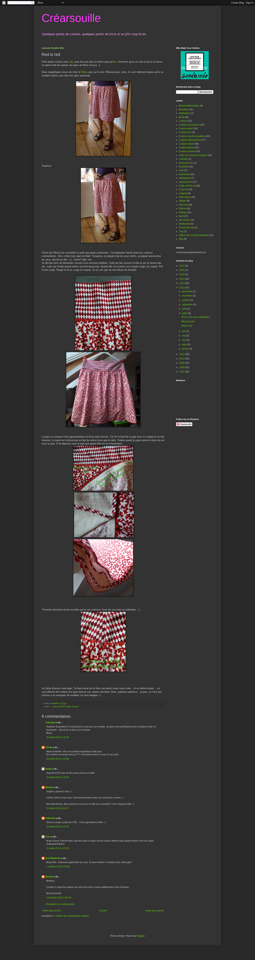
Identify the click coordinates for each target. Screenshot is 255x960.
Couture (183, 121)
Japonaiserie (185, 182)
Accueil (103, 910)
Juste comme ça (187, 185)
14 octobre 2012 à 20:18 (58, 897)
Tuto (181, 231)
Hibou (84, 72)
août (184, 308)
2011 (182, 354)
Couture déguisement (190, 140)
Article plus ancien (154, 910)
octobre (186, 300)
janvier (185, 348)
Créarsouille (71, 18)
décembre (187, 291)
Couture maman (187, 151)
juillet (185, 313)
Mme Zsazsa (73, 706)
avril (184, 340)
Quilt (181, 216)
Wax (181, 239)
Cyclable (183, 159)
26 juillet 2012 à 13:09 (57, 737)
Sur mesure (185, 220)
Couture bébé (186, 128)
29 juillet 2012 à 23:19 (57, 826)
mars (185, 344)
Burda (182, 117)
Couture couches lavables (192, 136)
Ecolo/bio (183, 166)
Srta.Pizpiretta (52, 858)
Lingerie (183, 193)
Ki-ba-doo (184, 189)
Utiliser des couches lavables (194, 235)
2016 (182, 270)
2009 (182, 363)
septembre (187, 304)
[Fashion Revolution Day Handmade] (195, 78)
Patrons (183, 208)
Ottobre (182, 201)
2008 (182, 367)
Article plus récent (52, 910)
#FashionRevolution (189, 105)
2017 (182, 266)
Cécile (48, 747)
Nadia (48, 769)
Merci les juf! (188, 321)
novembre (187, 295)
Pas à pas (184, 204)
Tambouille (184, 223)
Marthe (49, 787)
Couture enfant (186, 144)
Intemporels (185, 178)
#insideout (184, 109)
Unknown (50, 722)
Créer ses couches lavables (193, 155)
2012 (182, 287)
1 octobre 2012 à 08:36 (58, 866)
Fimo (181, 170)
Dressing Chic (186, 163)
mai (184, 335)
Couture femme (59, 706)
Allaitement (184, 113)
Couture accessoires (189, 124)
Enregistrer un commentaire (60, 904)
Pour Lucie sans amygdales (196, 317)
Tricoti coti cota (186, 227)
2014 (182, 279)
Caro (48, 836)
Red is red (187, 325)
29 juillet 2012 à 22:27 (57, 808)
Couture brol (185, 132)
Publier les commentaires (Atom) (72, 916)
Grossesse (184, 174)
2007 (182, 371)
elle (71, 61)
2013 (182, 283)
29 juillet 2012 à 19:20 (57, 777)
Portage (183, 212)
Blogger (141, 936)
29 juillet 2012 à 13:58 (57, 759)
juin (184, 331)
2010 (182, 358)
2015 (182, 274)
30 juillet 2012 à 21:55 (57, 848)
